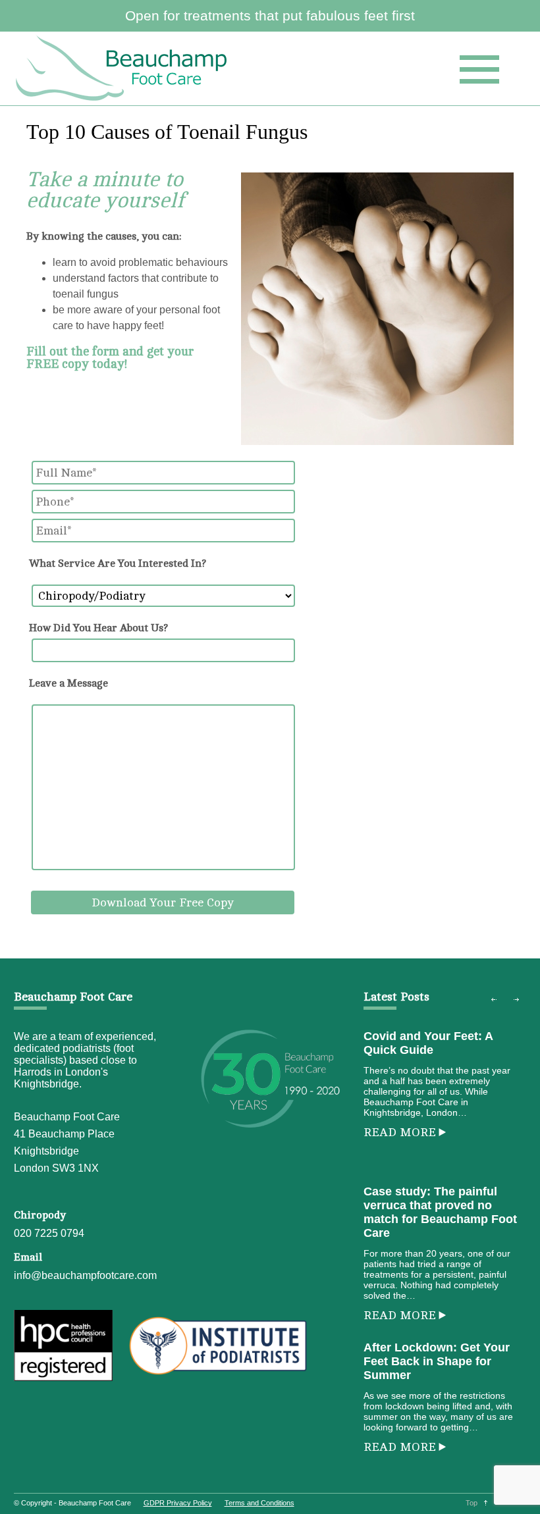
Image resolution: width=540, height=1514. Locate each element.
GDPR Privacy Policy (178, 1503)
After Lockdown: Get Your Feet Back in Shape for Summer (437, 1361)
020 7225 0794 (49, 1233)
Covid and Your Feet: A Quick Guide (428, 1043)
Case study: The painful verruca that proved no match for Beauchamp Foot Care (440, 1212)
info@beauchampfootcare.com (85, 1275)
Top (471, 1503)
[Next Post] (516, 1000)
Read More (400, 1132)
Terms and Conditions (259, 1503)
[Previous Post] (494, 1000)
